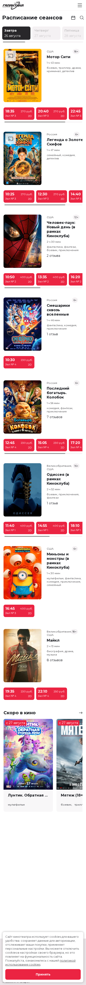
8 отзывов (55, 660)
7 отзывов (54, 417)
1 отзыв (52, 334)
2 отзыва (53, 256)
